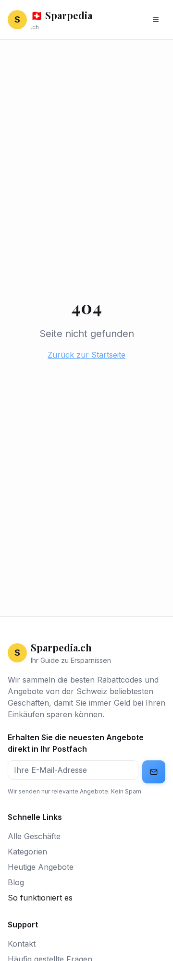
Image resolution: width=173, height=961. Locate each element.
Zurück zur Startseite (86, 355)
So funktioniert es (40, 897)
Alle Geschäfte (34, 836)
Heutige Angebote (41, 867)
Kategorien (27, 851)
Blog (16, 882)
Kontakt (22, 944)
